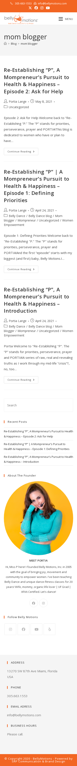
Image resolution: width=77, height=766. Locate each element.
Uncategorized (19, 107)
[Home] (5, 43)
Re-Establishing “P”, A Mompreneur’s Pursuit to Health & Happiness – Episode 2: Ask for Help (36, 80)
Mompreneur (27, 220)
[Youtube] (36, 629)
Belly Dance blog (40, 216)
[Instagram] (43, 603)
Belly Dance (17, 216)
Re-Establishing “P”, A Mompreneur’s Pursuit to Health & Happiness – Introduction (36, 300)
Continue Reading (22, 152)
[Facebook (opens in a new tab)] (36, 8)
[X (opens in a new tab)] (30, 8)
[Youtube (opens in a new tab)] (47, 8)
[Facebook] (33, 603)
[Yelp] (49, 629)
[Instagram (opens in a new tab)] (42, 8)
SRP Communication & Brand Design (38, 761)
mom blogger (29, 43)
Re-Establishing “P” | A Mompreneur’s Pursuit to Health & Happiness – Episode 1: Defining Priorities (36, 186)
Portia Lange (18, 101)
